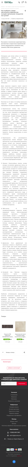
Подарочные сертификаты (14, 415)
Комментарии (7, 361)
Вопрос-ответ (14, 421)
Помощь (14, 419)
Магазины (14, 399)
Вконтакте (14, 461)
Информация (14, 404)
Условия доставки (14, 409)
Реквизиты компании (14, 401)
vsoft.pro (19, 456)
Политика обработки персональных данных (14, 425)
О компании (14, 394)
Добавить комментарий (14, 368)
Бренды (14, 423)
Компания (14, 392)
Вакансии (14, 397)
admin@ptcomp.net (15, 435)
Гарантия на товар (14, 411)
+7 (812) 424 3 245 (15, 432)
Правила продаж (14, 413)
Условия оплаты (14, 407)
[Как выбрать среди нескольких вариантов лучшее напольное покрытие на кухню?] (14, 29)
